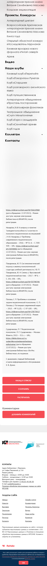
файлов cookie (30, 558)
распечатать (23, 397)
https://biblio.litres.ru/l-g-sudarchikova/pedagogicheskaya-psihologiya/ (19, 341)
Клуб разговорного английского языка (26, 89)
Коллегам (12, 134)
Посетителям (7, 514)
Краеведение (30, 503)
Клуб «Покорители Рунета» (23, 78)
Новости (5, 503)
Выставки (5, 507)
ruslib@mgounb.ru (14, 484)
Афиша (4, 500)
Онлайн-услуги (30, 500)
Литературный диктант (20, 20)
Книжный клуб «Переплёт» (22, 73)
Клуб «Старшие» (17, 82)
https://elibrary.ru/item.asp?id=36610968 (23, 210)
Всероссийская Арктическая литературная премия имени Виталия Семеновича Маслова (25, 28)
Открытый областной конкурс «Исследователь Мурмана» (25, 42)
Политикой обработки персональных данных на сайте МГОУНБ (23, 556)
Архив (10, 56)
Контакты (12, 140)
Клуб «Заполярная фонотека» (25, 107)
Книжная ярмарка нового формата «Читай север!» (22, 50)
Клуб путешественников (21, 95)
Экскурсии (6, 510)
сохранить (23, 389)
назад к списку (23, 380)
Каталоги (5, 521)
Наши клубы (14, 68)
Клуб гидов (13, 128)
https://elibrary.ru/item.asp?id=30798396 (23, 282)
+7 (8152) (26, 482)
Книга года (13, 36)
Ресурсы (5, 517)
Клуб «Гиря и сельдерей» (22, 119)
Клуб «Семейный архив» (21, 124)
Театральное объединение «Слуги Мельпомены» (23, 113)
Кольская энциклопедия (21, 9)
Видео (9, 62)
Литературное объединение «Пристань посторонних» (24, 101)
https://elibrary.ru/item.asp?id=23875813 (23, 311)
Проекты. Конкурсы (20, 15)
